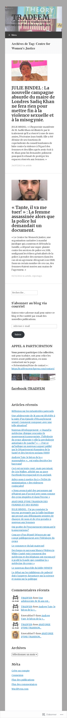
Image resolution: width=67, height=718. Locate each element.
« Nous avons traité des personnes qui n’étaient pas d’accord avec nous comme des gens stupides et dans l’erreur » (33, 493)
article (29, 165)
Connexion (17, 675)
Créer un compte (21, 670)
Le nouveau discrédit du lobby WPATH (32, 568)
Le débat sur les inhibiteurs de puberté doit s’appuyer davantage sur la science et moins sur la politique (33, 575)
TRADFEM (26, 598)
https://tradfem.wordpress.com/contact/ (33, 368)
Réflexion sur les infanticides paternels (33, 411)
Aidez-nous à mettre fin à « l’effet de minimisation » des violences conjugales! (31, 482)
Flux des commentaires (24, 684)
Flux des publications (23, 679)
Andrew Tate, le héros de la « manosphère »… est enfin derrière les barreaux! (32, 460)
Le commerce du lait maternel (28, 545)
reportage (37, 276)
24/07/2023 (17, 165)
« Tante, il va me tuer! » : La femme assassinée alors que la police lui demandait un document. (33, 219)
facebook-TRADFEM (28, 388)
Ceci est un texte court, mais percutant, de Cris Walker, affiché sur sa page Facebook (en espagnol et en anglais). (32, 471)
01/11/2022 (17, 276)
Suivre (18, 334)
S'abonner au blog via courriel (29, 304)
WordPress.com (20, 689)
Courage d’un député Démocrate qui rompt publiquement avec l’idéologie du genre (33, 538)
